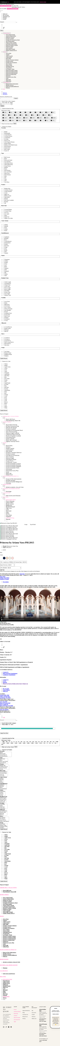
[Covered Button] (4, 772)
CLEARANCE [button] (4, 970)
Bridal (5, 131)
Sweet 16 (6, 150)
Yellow (6, 364)
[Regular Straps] (3, 825)
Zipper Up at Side (8, 218)
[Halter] (3, 805)
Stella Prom (9, 475)
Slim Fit (6, 331)
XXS (19, 120)
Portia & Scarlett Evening (13, 465)
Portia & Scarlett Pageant (13, 466)
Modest (6, 167)
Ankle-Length (7, 282)
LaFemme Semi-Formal (13, 434)
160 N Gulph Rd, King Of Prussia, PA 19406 (43, 1030)
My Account (6, 15)
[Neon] (2, 781)
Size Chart (2, 576)
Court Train (7, 286)
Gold (5, 400)
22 (22, 115)
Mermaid (6, 330)
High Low (6, 194)
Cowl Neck (7, 301)
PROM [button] (2, 916)
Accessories (17, 1019)
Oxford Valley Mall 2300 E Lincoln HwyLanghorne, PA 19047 (5, 696)
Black (5, 403)
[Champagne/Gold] (7, 558)
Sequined (6, 271)
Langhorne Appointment (9, 674)
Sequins (6, 253)
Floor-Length (7, 287)
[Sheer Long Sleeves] (4, 821)
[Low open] (4, 775)
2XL (53, 120)
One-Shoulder (7, 310)
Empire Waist (7, 328)
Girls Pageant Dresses (9, 142)
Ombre (6, 229)
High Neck (7, 304)
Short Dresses (7, 174)
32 (50, 115)
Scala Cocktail (10, 438)
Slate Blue (6, 375)
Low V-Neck (7, 307)
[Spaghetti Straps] (3, 826)
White (5, 407)
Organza (6, 268)
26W (47, 118)
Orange (6, 394)
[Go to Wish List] (2, 10)
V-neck (6, 320)
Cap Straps (6, 351)
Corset (5, 193)
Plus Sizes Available (9, 200)
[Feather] (2, 794)
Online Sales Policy (4, 577)
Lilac (5, 381)
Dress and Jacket (8, 160)
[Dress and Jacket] (4, 761)
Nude (5, 399)
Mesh (5, 266)
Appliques (6, 237)
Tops (5, 179)
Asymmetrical (7, 283)
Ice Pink (6, 384)
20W (26, 118)
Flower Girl (7, 140)
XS (26, 120)
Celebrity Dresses (8, 190)
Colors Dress (9, 450)
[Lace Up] (4, 774)
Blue (5, 377)
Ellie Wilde (9, 451)
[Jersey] (2, 795)
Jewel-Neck (7, 306)
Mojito (6, 365)
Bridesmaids (7, 133)
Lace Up (6, 212)
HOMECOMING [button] (4, 894)
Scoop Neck (7, 314)
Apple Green (7, 367)
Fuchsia (6, 388)
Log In (4, 19)
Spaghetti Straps (8, 354)
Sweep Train (7, 292)
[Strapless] (3, 827)
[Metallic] (2, 779)
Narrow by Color (6, 361)
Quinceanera (7, 147)
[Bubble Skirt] (4, 765)
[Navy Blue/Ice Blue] (4, 558)
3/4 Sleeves (7, 339)
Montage (8, 491)
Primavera (9, 469)
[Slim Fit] (3, 814)
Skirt (5, 176)
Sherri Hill (8, 473)
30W (5, 120)
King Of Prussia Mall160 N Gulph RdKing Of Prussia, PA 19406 (6, 704)
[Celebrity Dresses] (4, 766)
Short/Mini (6, 290)
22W (33, 118)
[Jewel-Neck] (3, 808)
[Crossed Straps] (4, 773)
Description (6, 582)
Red (5, 393)
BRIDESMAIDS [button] (4, 959)
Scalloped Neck (8, 313)
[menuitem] (31, 14)
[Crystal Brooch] (3, 788)
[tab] (31, 418)
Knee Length (7, 289)
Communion (7, 137)
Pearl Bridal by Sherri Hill (13, 420)
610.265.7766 (15, 5)
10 (42, 112)
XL (47, 120)
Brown (6, 402)
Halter (5, 303)
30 (45, 115)
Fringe (5, 247)
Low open (6, 214)
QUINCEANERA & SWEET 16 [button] (8, 949)
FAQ (24, 1012)
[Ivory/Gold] (9, 558)
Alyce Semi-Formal (11, 425)
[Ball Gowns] (4, 759)
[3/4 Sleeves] (4, 818)
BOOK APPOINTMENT (6, 5)
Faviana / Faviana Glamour (14, 452)
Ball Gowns (7, 157)
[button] (7, 33)
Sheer (5, 215)
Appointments (26, 1010)
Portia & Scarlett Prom (12, 468)
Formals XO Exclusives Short (14, 430)
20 (16, 115)
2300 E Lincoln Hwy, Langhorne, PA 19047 (43, 1015)
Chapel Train (7, 285)
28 (39, 115)
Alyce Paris (9, 445)
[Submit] (16, 22)
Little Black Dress (8, 163)
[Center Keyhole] (4, 768)
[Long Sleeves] (4, 820)
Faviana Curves (10, 454)
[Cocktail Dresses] (6, 756)
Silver (5, 406)
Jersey (5, 263)
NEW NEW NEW (11, 500)
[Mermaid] (3, 813)
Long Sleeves (7, 340)
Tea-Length (7, 293)
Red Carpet (7, 149)
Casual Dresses (7, 134)
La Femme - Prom (11, 462)
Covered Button (8, 209)
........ (7, 520)
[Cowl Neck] (3, 804)
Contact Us (5, 672)
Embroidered (7, 242)
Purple (5, 380)
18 (10, 115)
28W (54, 118)
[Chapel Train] (3, 800)
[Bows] (3, 787)
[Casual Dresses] (6, 755)
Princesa (8, 483)
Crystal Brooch (7, 241)
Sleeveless (6, 345)
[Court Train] (3, 801)
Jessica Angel (10, 458)
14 (53, 112)
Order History (6, 690)
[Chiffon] (2, 792)
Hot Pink (6, 387)
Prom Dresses (7, 146)
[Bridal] (6, 752)
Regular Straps (7, 353)
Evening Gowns (16, 1014)
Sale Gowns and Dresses (13, 495)
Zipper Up (6, 216)
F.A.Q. (4, 681)
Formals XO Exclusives (12, 455)
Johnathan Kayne (11, 459)
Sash (5, 251)
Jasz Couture (10, 456)
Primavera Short (10, 437)
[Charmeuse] (2, 791)
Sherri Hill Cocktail (11, 440)
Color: (1, 555)
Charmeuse (7, 259)
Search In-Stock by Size (8, 108)
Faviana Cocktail (11, 429)
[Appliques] (3, 785)
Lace (5, 248)
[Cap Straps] (3, 824)
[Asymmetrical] (3, 799)
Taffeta (6, 274)
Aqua (5, 371)
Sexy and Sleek (8, 171)
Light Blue (6, 374)
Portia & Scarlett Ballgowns (14, 481)
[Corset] (4, 769)
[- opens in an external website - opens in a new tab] (3, 1027)
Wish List (5, 13)
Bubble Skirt (7, 188)
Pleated (6, 198)
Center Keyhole (8, 191)
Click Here (22, 573)
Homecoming (7, 143)
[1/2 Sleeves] (4, 817)
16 (5, 115)
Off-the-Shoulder (8, 308)
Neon (5, 227)
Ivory (5, 397)
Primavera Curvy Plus (12, 470)
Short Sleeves (7, 343)
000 (5, 112)
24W (40, 118)
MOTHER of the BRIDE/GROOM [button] (8, 965)
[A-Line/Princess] (3, 811)
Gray (5, 405)
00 (11, 112)
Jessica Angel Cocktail (12, 433)
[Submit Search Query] (16, 720)
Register (5, 17)
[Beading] (3, 786)
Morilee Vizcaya (10, 480)
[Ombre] (2, 782)
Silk (5, 272)
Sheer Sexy (7, 173)
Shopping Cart (6, 16)
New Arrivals (17, 1017)
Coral (5, 396)
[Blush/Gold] (12, 558)
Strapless (6, 317)
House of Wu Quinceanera (13, 479)
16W (12, 118)
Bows (5, 239)
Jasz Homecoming (11, 431)
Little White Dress (8, 164)
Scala (7, 472)
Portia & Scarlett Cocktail (13, 436)
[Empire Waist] (3, 812)
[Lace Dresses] (4, 762)
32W (12, 120)
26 (33, 115)
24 (27, 115)
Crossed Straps (7, 211)
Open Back (7, 197)
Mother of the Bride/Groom (10, 145)
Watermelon (7, 390)
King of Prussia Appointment (10, 673)
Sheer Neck (7, 316)
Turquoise (6, 372)
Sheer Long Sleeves (9, 342)
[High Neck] (3, 807)
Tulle (5, 275)
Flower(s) (6, 245)
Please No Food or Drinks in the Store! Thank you (15, 683)
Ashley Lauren (10, 448)
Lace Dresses (7, 161)
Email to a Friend (4, 579)
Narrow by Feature (6, 126)
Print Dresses (7, 170)
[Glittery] (2, 778)
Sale (4, 717)
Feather (6, 244)
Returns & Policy (25, 1017)
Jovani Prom (9, 461)
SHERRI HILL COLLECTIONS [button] (8, 887)
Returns (5, 682)
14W (5, 118)
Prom (15, 1009)
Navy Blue (7, 378)
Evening (6, 139)
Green (5, 368)
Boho (5, 158)
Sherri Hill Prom (10, 419)
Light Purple (7, 383)
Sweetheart (7, 319)
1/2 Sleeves (7, 337)
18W (19, 118)
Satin (5, 269)
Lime (5, 369)
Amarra (8, 447)
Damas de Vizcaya (11, 427)
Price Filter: (5, 102)
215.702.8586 (3, 8)
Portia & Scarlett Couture (13, 463)
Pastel (5, 230)
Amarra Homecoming (12, 426)
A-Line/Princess (8, 327)
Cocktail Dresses (8, 136)
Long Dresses (7, 166)
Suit (5, 177)
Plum (5, 391)
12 (47, 112)
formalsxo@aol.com (43, 1038)
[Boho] (4, 760)
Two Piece (6, 182)
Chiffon (6, 261)
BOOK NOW (43, 2)
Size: (1, 552)
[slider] (54, 728)
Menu (2, 30)
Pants (5, 169)
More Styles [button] (3, 976)
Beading (6, 238)
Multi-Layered (7, 195)
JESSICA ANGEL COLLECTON (14, 487)
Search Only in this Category (8, 101)
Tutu (5, 180)
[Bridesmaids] (6, 753)
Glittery (6, 224)
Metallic (6, 226)
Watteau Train (7, 295)
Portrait (6, 311)
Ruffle (5, 250)
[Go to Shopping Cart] (0, 10)
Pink (5, 386)
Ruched (6, 201)
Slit (5, 203)
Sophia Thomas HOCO (12, 441)
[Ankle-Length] (3, 798)
